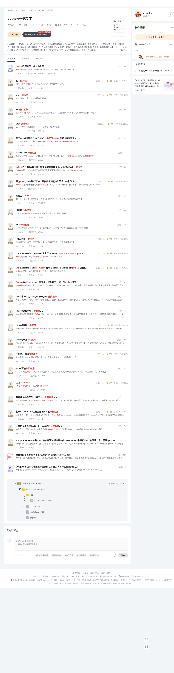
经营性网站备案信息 (84, 580)
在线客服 (125, 576)
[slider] (20, 555)
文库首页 (11, 10)
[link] (11, 10)
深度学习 (32, 10)
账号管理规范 (53, 583)
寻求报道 (66, 576)
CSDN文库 (94, 573)
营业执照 (96, 583)
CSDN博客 (105, 573)
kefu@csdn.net (109, 576)
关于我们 (36, 576)
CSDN (85, 573)
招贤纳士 (46, 576)
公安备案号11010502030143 (24, 580)
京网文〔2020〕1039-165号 (64, 580)
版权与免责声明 (66, 583)
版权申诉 (76, 583)
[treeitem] (70, 500)
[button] (124, 50)
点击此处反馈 (141, 90)
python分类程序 (19, 19)
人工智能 (21, 10)
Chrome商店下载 (165, 580)
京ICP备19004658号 (44, 580)
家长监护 (124, 580)
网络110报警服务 (135, 580)
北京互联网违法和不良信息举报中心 (106, 580)
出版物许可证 (86, 583)
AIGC (77, 24)
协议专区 (76, 576)
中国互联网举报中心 (150, 580)
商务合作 (56, 576)
